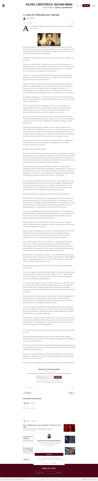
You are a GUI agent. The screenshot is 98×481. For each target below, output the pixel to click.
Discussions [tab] (34, 421)
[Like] (24, 22)
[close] (63, 434)
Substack (83, 479)
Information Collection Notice (48, 459)
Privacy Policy (60, 459)
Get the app (54, 479)
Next (70, 393)
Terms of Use (56, 457)
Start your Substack (46, 479)
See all (26, 459)
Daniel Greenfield (30, 17)
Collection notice (22, 479)
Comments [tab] (26, 403)
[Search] (77, 5)
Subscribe (86, 5)
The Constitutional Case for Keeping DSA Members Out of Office (42, 426)
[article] (49, 429)
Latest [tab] (28, 421)
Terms (16, 479)
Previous (28, 393)
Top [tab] (24, 421)
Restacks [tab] (32, 403)
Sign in (93, 5)
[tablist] (29, 403)
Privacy (13, 479)
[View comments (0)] (27, 22)
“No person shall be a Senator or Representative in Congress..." (38, 429)
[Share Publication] (80, 5)
